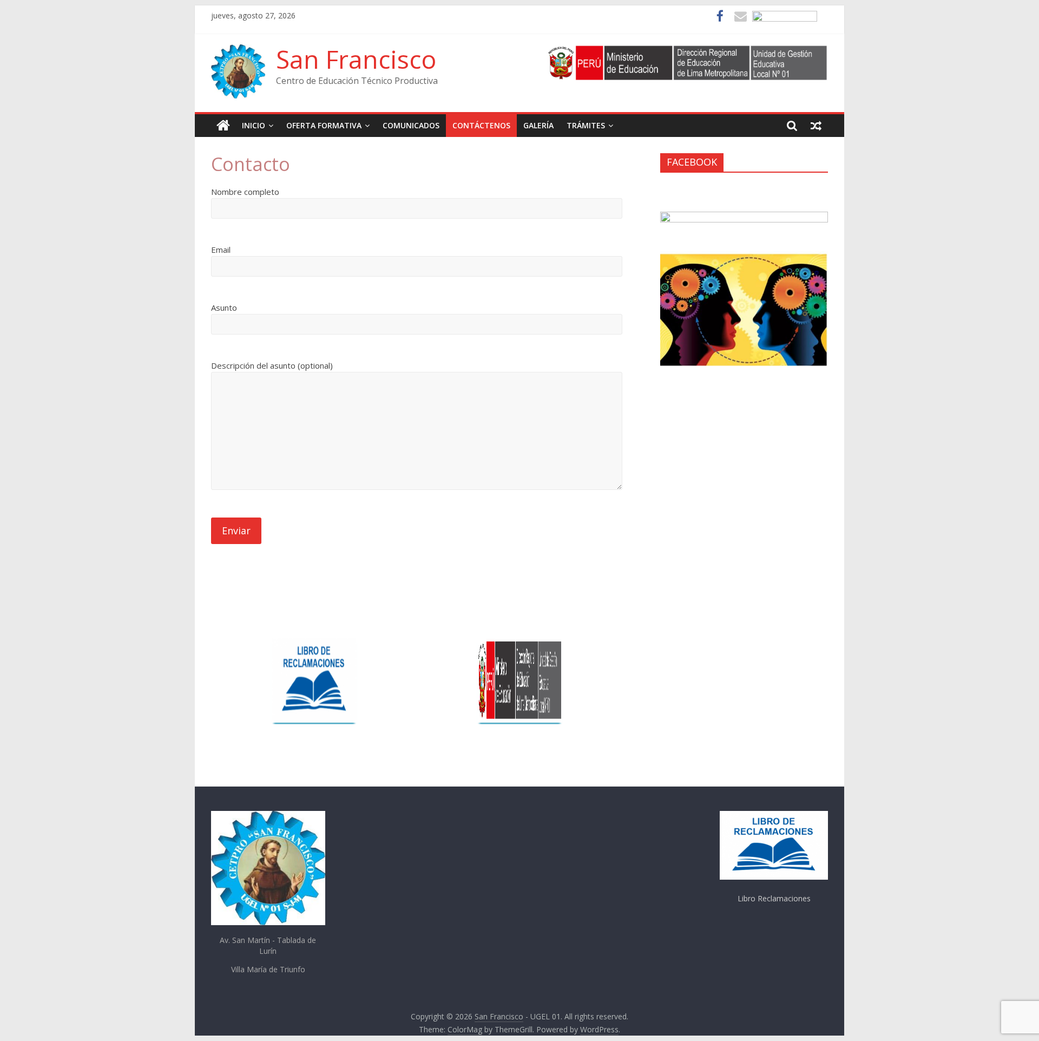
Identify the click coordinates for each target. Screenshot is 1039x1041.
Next (610, 671)
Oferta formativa (323, 125)
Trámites (586, 125)
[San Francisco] (223, 125)
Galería (538, 125)
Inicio (253, 125)
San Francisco (356, 59)
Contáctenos (481, 125)
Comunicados (411, 125)
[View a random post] (816, 125)
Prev (429, 671)
